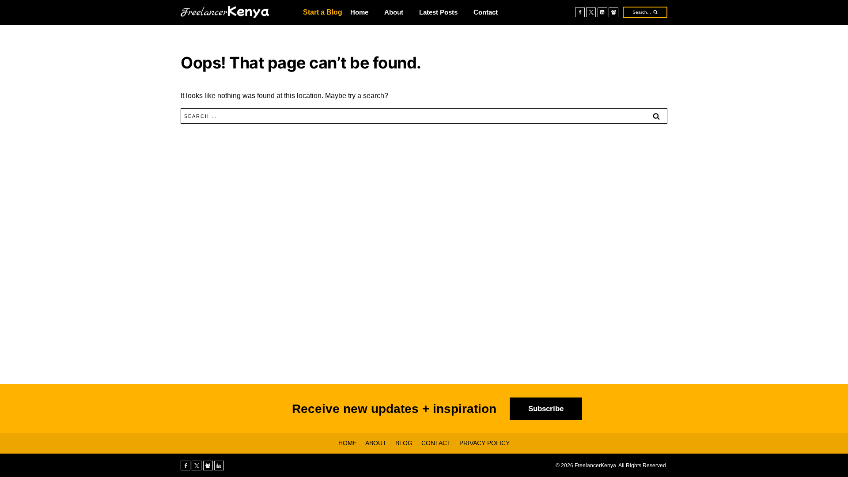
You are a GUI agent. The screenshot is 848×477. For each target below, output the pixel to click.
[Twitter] (591, 12)
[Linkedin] (602, 12)
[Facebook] (580, 12)
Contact (485, 12)
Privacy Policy (484, 443)
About (393, 12)
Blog (404, 443)
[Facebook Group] (613, 12)
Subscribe (546, 409)
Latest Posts (438, 12)
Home (359, 12)
